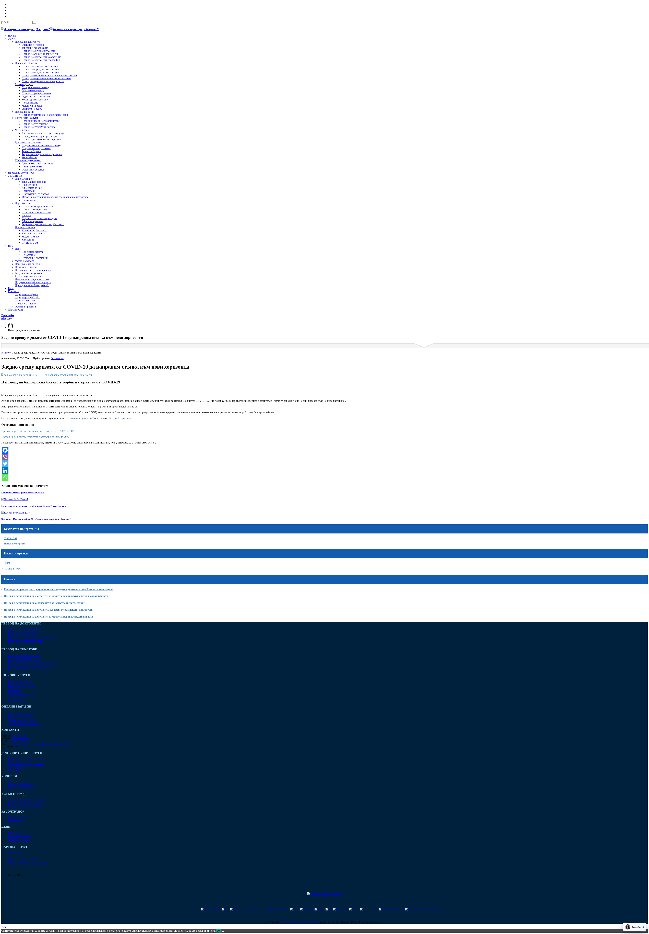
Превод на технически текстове (24, 655)
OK (218, 931)
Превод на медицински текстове (24, 661)
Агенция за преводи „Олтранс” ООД (298, 922)
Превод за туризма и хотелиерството (26, 669)
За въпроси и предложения (22, 858)
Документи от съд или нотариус (24, 723)
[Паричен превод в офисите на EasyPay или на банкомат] (260, 909)
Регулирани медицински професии (26, 764)
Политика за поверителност (22, 785)
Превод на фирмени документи (24, 635)
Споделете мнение (17, 861)
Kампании (57, 358)
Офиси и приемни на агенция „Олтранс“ (29, 863)
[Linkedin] (5, 470)
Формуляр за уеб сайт (19, 841)
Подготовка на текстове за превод (25, 759)
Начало (5, 352)
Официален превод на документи (25, 629)
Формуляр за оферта (18, 838)
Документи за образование (22, 721)
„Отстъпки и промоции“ (79, 418)
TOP (4, 927)
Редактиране (14, 689)
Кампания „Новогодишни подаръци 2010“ (22, 492)
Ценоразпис (14, 833)
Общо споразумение (18, 782)
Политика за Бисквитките (21, 787)
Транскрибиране (16, 767)
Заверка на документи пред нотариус (27, 800)
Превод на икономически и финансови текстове (32, 663)
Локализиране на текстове (21, 695)
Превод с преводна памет (21, 687)
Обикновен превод (17, 684)
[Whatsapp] (5, 477)
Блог (7, 562)
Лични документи (17, 712)
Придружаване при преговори (23, 802)
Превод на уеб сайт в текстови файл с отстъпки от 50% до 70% (37, 431)
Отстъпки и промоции (19, 835)
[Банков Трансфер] (211, 909)
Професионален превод (20, 681)
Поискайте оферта (15, 543)
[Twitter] (5, 463)
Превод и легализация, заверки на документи (31, 637)
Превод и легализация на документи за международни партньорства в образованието (56, 596)
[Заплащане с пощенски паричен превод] (426, 909)
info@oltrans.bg (17, 741)
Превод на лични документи (22, 632)
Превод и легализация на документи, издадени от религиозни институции (48, 609)
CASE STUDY (13, 568)
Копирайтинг (15, 770)
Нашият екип (15, 820)
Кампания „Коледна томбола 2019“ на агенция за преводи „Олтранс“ (36, 519)
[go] (34, 23)
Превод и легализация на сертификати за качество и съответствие (44, 602)
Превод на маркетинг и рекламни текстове (30, 666)
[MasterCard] (307, 909)
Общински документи (19, 718)
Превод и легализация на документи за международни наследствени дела (48, 616)
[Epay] (226, 909)
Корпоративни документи (21, 715)
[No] (223, 931)
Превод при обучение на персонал (25, 805)
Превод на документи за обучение (25, 640)
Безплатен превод (17, 700)
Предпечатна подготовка (20, 761)
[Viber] (5, 457)
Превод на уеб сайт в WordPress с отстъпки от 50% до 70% (35, 436)
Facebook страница (120, 418)
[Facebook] (5, 450)
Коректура (13, 692)
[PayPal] (295, 909)
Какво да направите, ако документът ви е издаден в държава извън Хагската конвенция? (58, 589)
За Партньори (15, 853)
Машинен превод (17, 697)
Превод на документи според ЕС (25, 643)
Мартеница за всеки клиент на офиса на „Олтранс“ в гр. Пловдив (33, 506)
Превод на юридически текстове (24, 658)
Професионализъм (17, 817)
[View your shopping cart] (10, 327)
